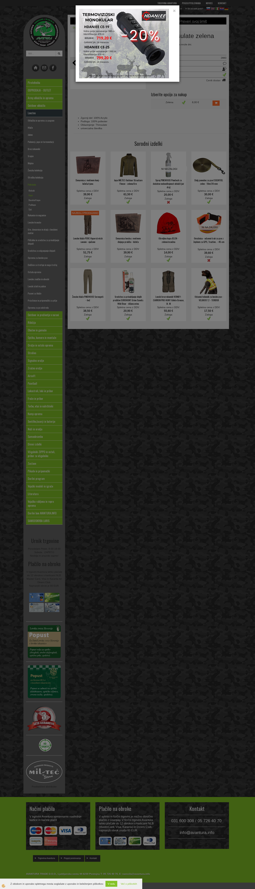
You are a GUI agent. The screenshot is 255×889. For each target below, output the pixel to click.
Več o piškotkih (129, 883)
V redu (111, 883)
